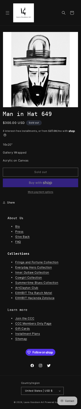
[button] (7, 13)
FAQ (18, 242)
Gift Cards (22, 328)
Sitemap (21, 339)
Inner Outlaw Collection (32, 272)
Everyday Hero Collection (33, 267)
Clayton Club (29, 287)
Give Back (22, 236)
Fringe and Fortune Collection (36, 262)
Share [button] (11, 202)
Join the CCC (24, 318)
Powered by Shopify (56, 402)
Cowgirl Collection (28, 277)
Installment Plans (27, 333)
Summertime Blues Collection (36, 282)
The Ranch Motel (40, 293)
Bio (17, 226)
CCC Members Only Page (33, 323)
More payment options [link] (40, 191)
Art (17, 287)
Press (19, 231)
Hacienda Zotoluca (41, 298)
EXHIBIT (21, 293)
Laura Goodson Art (34, 402)
